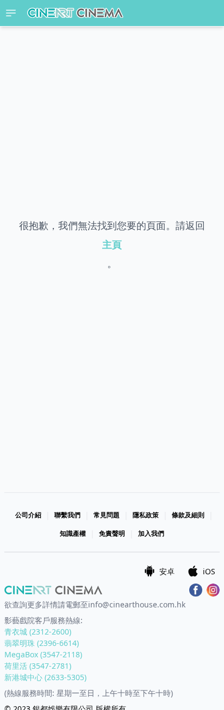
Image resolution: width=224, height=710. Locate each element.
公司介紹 (28, 514)
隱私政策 (146, 514)
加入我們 (151, 533)
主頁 (112, 244)
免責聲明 (112, 533)
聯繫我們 (67, 514)
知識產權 (73, 533)
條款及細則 (188, 514)
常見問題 (107, 514)
